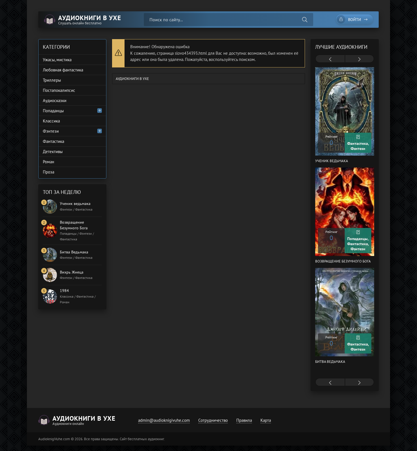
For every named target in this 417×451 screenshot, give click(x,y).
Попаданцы (53, 110)
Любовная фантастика (63, 70)
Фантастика (53, 141)
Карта (265, 420)
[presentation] (330, 59)
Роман (48, 161)
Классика (51, 121)
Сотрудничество (213, 420)
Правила (244, 420)
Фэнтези (51, 131)
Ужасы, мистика (57, 59)
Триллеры (52, 80)
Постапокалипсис (59, 90)
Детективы (53, 151)
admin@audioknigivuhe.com (164, 420)
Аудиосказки (54, 100)
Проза (48, 172)
